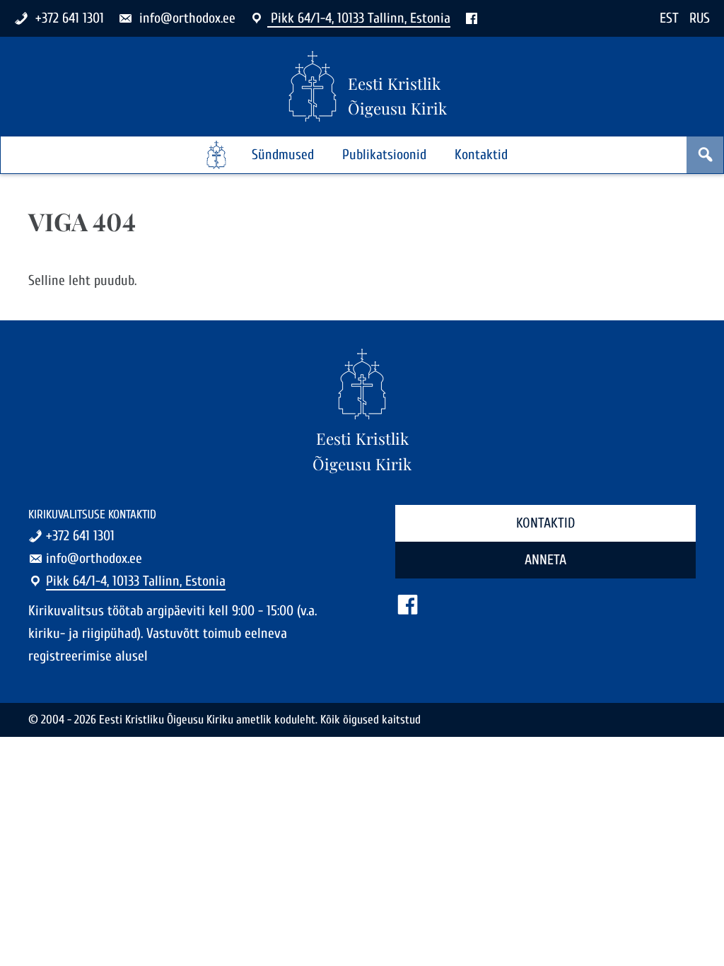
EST (669, 18)
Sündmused (283, 154)
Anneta (545, 560)
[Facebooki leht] (472, 18)
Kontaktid (481, 154)
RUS (699, 18)
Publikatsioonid (384, 154)
